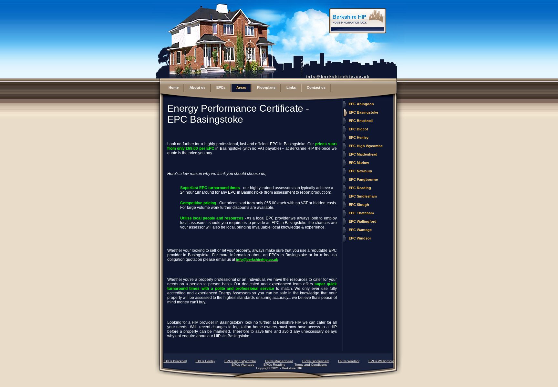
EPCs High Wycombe (240, 361)
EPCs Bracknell (175, 361)
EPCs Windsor (348, 361)
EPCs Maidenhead (279, 361)
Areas (241, 87)
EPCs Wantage (243, 364)
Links (291, 87)
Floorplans (266, 87)
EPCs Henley (205, 361)
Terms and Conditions (310, 364)
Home (174, 87)
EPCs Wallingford (381, 361)
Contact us (316, 87)
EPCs (220, 87)
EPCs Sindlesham (315, 361)
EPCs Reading (274, 364)
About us (197, 87)
